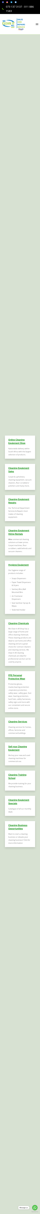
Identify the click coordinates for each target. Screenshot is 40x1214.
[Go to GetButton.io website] (34, 1211)
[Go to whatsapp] (35, 1207)
